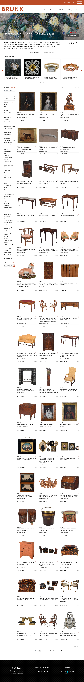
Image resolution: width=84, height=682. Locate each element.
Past (10, 96)
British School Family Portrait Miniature (46, 425)
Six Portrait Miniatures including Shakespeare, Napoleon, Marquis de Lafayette (46, 460)
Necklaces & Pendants (9, 194)
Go (14, 265)
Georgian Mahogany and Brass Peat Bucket (46, 529)
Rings (5, 198)
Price (5, 262)
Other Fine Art (7, 119)
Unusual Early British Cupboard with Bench (24, 182)
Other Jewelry (7, 203)
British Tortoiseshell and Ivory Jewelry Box (68, 563)
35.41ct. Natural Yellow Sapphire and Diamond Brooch (32, 78)
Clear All (13, 87)
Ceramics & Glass (8, 212)
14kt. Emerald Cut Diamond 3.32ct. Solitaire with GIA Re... (50, 78)
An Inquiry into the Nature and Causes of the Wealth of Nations (48, 284)
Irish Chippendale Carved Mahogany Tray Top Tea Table (48, 250)
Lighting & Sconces (8, 209)
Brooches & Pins (7, 196)
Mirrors (5, 172)
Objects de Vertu (7, 201)
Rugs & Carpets (7, 175)
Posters (6, 250)
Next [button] (81, 71)
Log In (79, 2)
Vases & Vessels (7, 144)
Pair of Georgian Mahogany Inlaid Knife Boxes (26, 529)
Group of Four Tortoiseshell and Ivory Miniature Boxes (48, 598)
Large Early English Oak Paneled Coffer (68, 148)
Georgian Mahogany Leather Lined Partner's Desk (26, 319)
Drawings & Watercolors (9, 121)
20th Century (6, 205)
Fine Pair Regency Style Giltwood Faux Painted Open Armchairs (69, 599)
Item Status (6, 94)
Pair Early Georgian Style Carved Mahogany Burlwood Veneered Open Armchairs (48, 320)
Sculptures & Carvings (9, 112)
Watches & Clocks (7, 214)
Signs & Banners (7, 252)
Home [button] (46, 10)
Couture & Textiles (8, 222)
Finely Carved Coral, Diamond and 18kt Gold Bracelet (70, 78)
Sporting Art (7, 115)
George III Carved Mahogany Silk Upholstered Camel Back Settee (27, 355)
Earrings (6, 192)
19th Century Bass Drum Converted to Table (68, 529)
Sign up (74, 2)
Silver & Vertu (7, 138)
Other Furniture (7, 185)
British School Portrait (46, 114)
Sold (10, 98)
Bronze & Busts (7, 132)
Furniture (6, 149)
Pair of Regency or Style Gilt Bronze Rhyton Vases (26, 634)
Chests (5, 183)
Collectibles (6, 230)
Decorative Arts (7, 124)
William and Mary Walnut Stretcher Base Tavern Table (48, 216)
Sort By (58, 87)
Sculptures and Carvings (9, 140)
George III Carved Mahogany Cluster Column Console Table (69, 355)
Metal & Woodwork (8, 142)
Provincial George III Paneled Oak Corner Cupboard (48, 354)
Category (6, 102)
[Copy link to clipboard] (69, 43)
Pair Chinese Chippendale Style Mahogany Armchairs (69, 250)
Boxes (5, 147)
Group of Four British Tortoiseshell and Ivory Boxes (47, 564)
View (76, 87)
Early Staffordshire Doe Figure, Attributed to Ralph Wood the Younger (26, 284)
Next (62, 650)
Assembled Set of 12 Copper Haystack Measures (48, 495)
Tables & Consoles (8, 181)
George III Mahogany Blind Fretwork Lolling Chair (68, 389)
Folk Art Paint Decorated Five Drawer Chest (25, 563)
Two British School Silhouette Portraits (24, 495)
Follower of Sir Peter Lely (26, 114)
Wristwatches (7, 216)
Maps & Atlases (7, 248)
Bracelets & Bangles (8, 189)
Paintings (6, 106)
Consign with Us (67, 2)
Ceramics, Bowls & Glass (9, 126)
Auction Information (48, 52)
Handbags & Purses (8, 224)
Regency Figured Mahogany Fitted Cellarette (26, 425)
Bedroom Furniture (8, 151)
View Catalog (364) (71, 35)
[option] (13, 69)
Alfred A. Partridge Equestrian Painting (24, 148)
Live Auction (9, 30)
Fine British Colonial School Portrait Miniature (26, 459)
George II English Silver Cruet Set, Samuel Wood (68, 634)
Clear (13, 94)
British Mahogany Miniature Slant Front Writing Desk (69, 495)
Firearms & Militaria (8, 254)
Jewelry (5, 187)
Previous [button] (3, 71)
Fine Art (5, 104)
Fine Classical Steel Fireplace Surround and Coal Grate (25, 390)
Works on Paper (7, 117)
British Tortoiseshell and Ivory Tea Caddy (25, 598)
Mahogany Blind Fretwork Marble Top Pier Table (26, 216)
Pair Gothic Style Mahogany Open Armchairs (48, 634)
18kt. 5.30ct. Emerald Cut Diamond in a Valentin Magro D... (13, 78)
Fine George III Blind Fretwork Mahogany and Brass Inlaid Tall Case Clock (48, 390)
